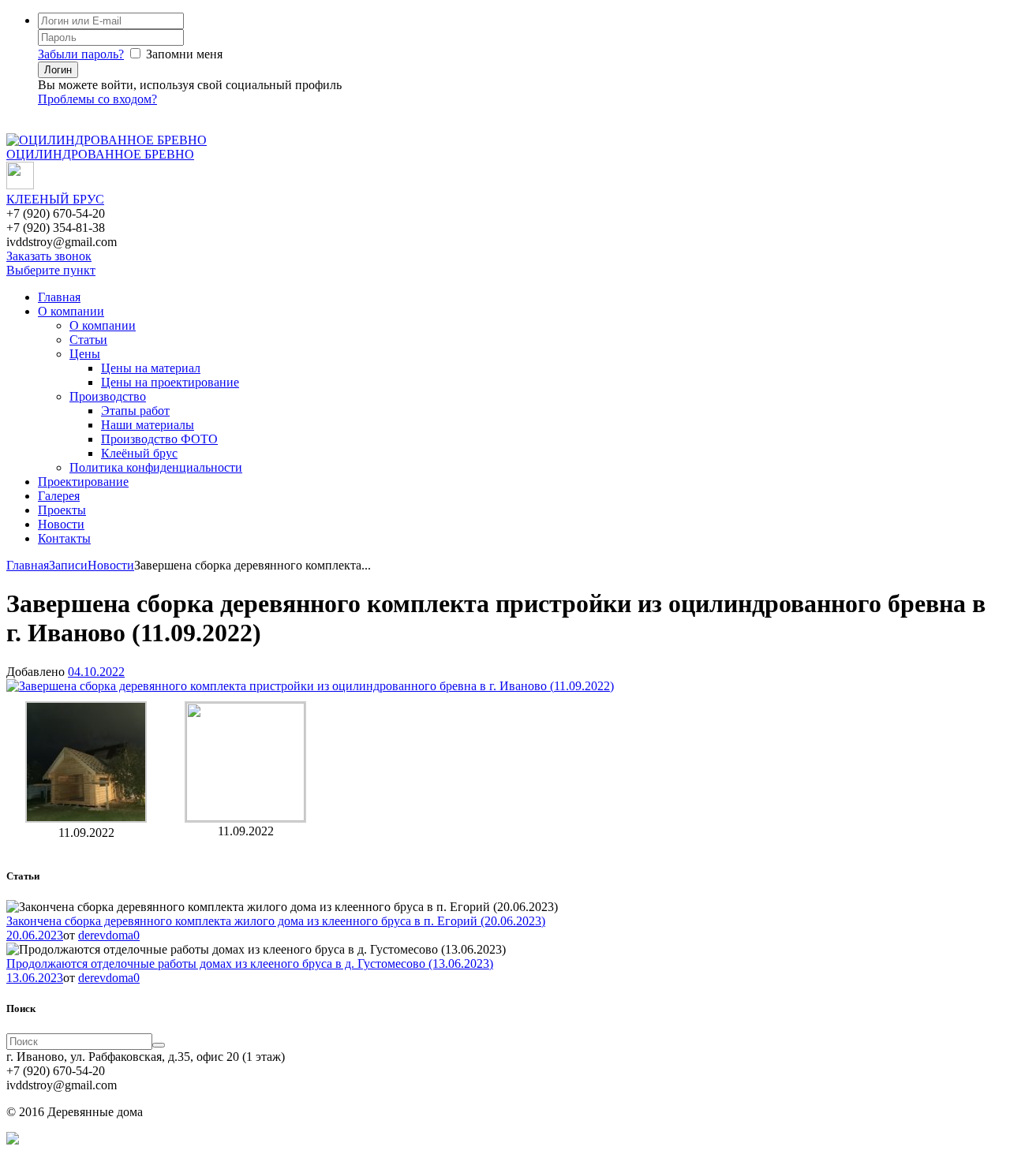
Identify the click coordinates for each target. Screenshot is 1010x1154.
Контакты (64, 538)
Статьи (88, 339)
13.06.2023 (34, 977)
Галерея (59, 495)
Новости (61, 524)
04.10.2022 (96, 671)
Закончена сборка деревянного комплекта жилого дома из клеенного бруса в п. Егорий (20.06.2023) (275, 921)
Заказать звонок (49, 256)
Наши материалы (147, 424)
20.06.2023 (34, 935)
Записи (68, 565)
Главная (59, 297)
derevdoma (105, 935)
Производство (107, 396)
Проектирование (83, 481)
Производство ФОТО (159, 439)
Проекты (62, 510)
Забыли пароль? (81, 54)
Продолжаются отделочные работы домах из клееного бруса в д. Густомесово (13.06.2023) (249, 963)
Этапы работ (135, 410)
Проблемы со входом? (97, 99)
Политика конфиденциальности (155, 467)
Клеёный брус (139, 453)
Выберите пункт (50, 270)
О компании (71, 311)
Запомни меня (184, 54)
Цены (84, 353)
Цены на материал (150, 368)
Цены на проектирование (170, 382)
